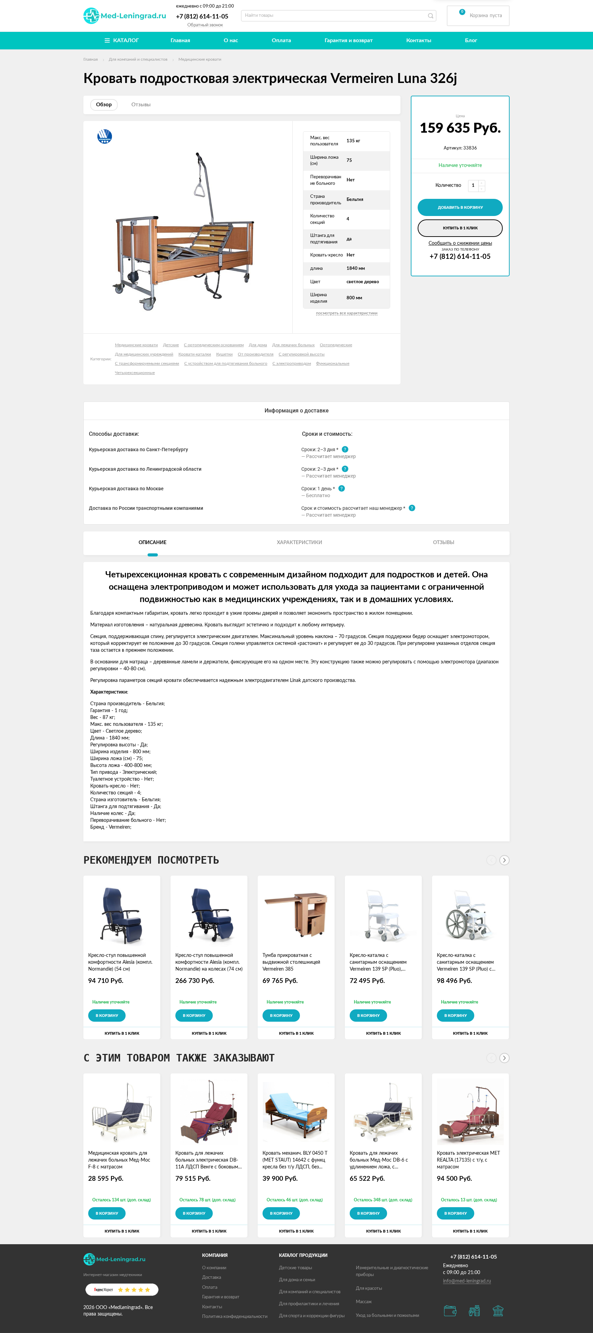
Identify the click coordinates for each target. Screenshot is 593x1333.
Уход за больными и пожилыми (387, 1315)
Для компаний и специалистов (309, 1292)
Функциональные (332, 363)
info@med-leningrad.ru (467, 1281)
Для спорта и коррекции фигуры (312, 1316)
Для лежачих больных (293, 345)
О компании (214, 1268)
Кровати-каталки (194, 354)
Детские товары (295, 1268)
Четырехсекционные (135, 373)
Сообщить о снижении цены (460, 243)
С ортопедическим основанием (214, 345)
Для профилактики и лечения (309, 1304)
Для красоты (369, 1288)
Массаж (364, 1302)
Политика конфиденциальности (234, 1316)
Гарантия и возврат (349, 40)
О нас (231, 40)
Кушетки (224, 354)
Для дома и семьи (297, 1280)
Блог (471, 40)
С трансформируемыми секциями (147, 363)
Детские (171, 345)
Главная (180, 40)
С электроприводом (291, 363)
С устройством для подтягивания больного (225, 363)
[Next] (504, 860)
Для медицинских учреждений (144, 354)
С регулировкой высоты (302, 354)
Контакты (418, 40)
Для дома (258, 345)
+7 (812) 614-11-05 (202, 17)
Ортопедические (336, 345)
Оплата (281, 40)
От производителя (256, 354)
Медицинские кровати (136, 345)
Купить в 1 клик (460, 228)
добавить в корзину (460, 207)
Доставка (211, 1277)
